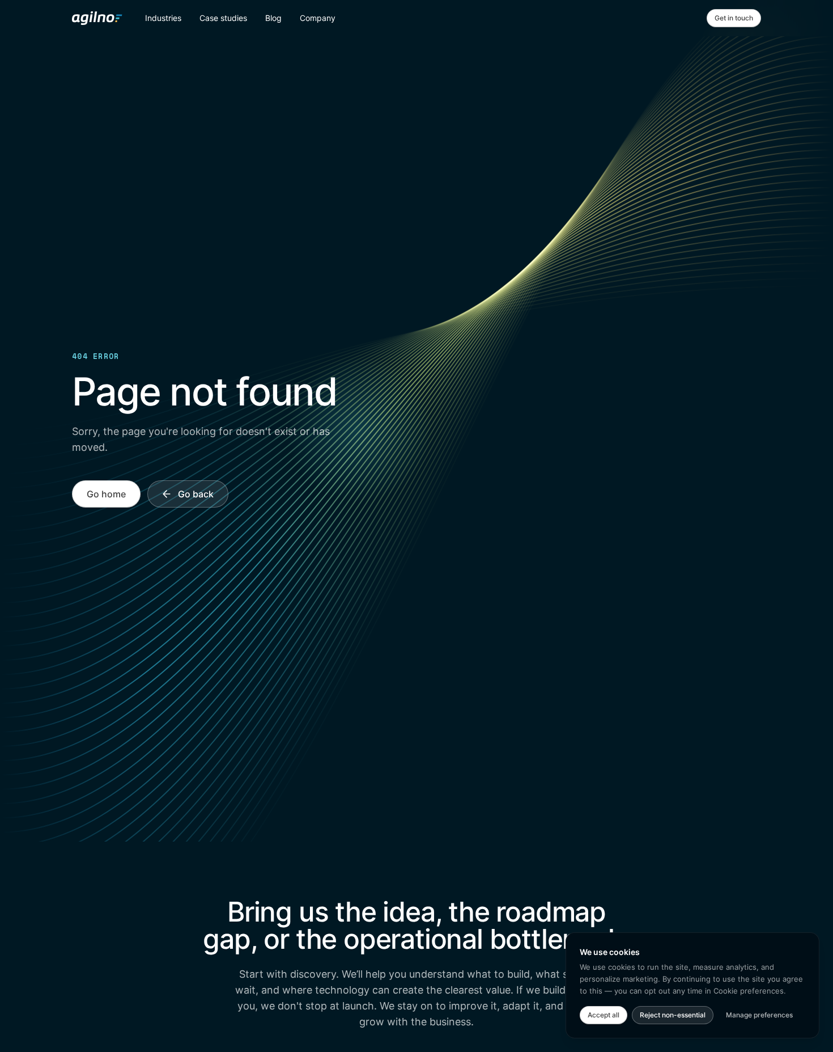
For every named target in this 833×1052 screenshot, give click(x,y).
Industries (163, 18)
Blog (273, 18)
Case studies (223, 18)
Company (317, 18)
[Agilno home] (97, 18)
